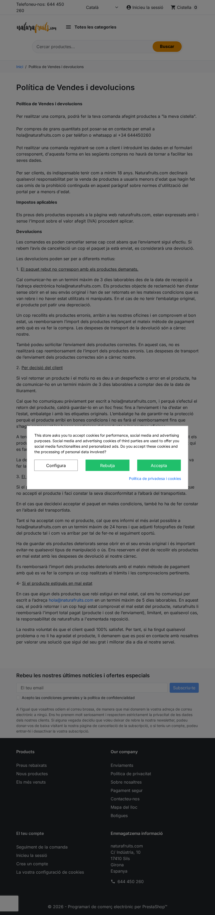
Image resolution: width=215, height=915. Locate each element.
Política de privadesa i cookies (155, 478)
